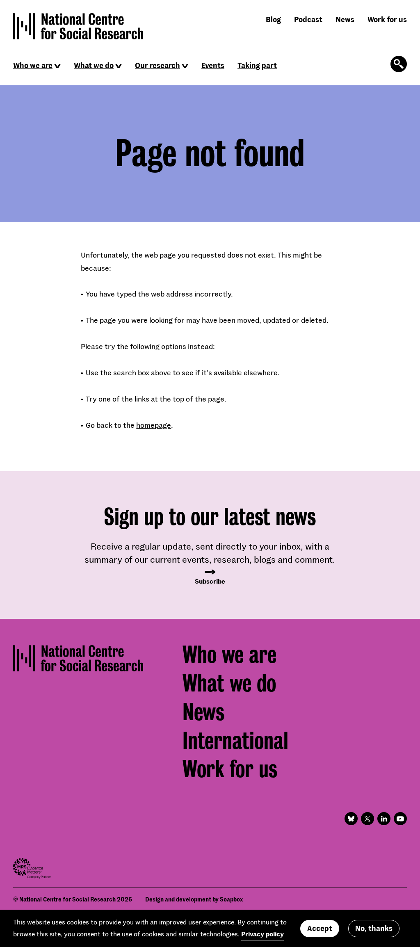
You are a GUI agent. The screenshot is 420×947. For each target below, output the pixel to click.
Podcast (308, 19)
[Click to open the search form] (398, 64)
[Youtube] (400, 818)
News (345, 19)
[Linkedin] (383, 818)
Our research (157, 65)
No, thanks (374, 928)
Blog (273, 19)
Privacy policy (262, 934)
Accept (319, 928)
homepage (153, 424)
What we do (94, 65)
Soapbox (231, 899)
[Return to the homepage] (78, 26)
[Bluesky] (351, 818)
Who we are (32, 65)
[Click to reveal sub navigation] (57, 66)
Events (212, 65)
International (235, 740)
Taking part (257, 65)
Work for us (387, 19)
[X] (367, 818)
